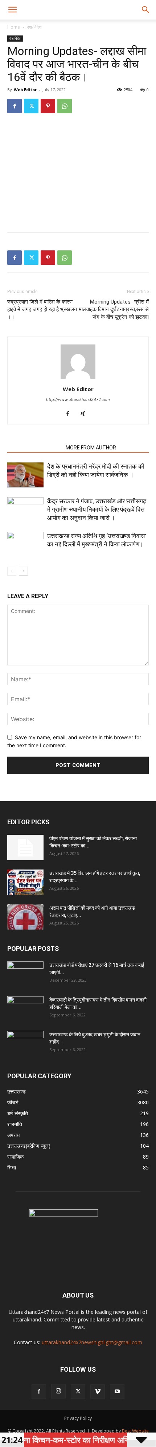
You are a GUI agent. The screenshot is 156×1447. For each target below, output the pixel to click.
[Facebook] (14, 106)
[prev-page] (11, 571)
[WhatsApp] (64, 106)
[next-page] (23, 571)
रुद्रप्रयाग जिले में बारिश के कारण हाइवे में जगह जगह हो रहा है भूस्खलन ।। (42, 309)
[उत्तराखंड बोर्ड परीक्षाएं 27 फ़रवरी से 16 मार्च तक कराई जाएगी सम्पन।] (25, 974)
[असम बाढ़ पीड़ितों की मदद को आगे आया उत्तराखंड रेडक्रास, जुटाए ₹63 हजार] (25, 917)
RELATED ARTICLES (34, 447)
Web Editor (25, 89)
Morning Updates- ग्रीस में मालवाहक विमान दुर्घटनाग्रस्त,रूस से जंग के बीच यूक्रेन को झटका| (114, 309)
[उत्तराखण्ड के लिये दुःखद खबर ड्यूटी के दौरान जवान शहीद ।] (25, 1043)
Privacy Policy (78, 1418)
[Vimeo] (97, 1391)
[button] (12, 10)
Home (13, 27)
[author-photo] (78, 379)
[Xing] (86, 414)
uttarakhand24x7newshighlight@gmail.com (92, 1342)
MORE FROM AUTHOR (91, 447)
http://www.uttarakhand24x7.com (78, 399)
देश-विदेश (34, 27)
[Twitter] (31, 106)
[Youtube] (117, 1391)
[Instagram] (58, 1391)
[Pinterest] (48, 106)
